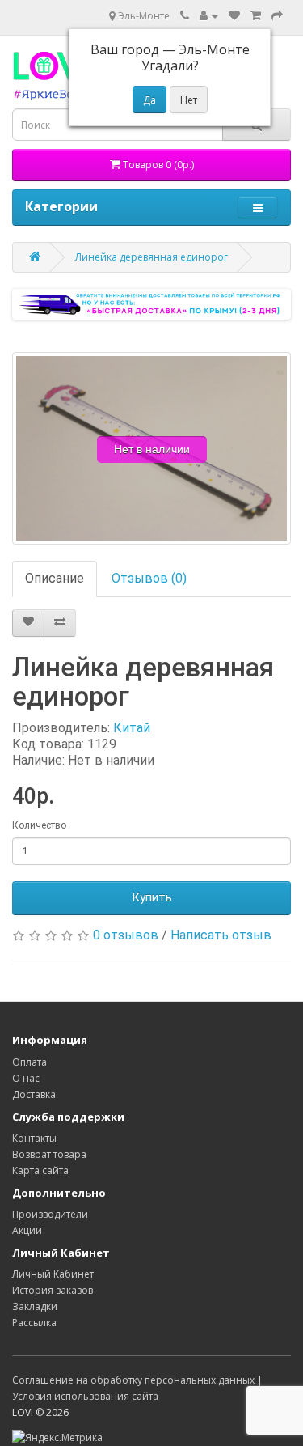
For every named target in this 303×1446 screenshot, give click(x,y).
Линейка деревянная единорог (151, 257)
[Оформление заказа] (277, 16)
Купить (152, 897)
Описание (54, 578)
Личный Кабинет (53, 1274)
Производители (50, 1214)
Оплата (29, 1062)
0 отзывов (125, 935)
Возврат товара (49, 1154)
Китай (131, 728)
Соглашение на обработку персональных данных (133, 1380)
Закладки (34, 1306)
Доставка (34, 1094)
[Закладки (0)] (234, 16)
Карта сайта (40, 1170)
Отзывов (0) (149, 578)
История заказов (52, 1290)
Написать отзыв (220, 935)
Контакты (34, 1138)
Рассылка (34, 1322)
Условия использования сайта (85, 1396)
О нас (26, 1078)
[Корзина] (255, 16)
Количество (39, 825)
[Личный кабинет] (209, 16)
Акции (27, 1230)
